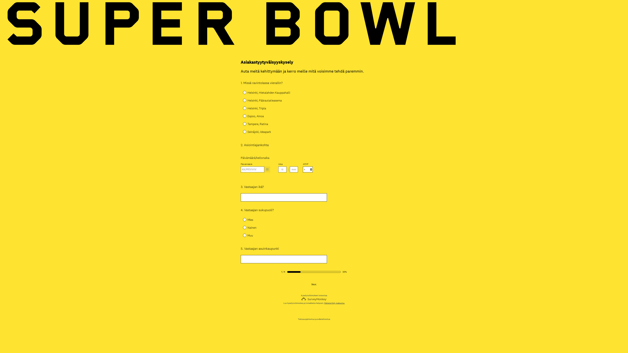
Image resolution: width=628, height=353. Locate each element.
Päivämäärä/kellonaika (255, 158)
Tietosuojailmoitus (306, 319)
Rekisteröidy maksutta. (334, 303)
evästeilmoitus (323, 319)
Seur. (314, 284)
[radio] (242, 92)
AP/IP (305, 164)
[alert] (314, 175)
